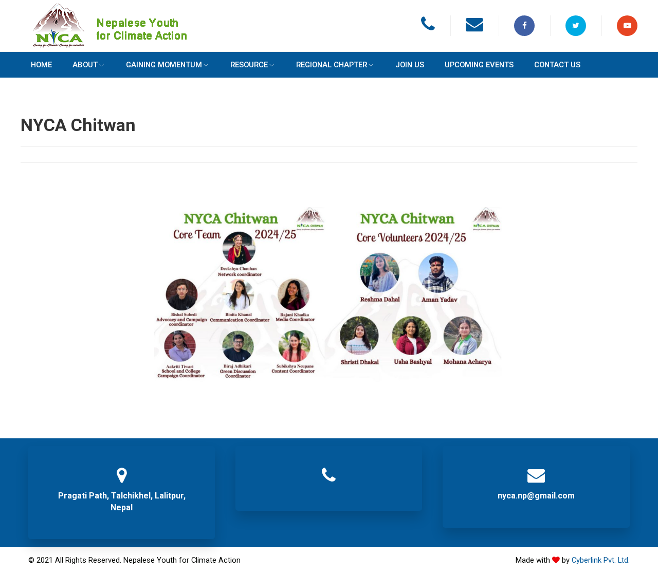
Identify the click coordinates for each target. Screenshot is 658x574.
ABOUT (62, 64)
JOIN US (324, 64)
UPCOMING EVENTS (378, 64)
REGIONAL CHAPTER (262, 64)
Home (33, 64)
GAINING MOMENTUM (125, 64)
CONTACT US (441, 64)
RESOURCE (195, 64)
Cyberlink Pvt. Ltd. (601, 560)
